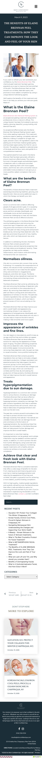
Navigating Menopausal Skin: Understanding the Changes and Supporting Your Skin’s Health (20, 527)
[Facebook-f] (19, 728)
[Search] (35, 502)
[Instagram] (23, 728)
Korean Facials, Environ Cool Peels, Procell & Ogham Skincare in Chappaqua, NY (21, 520)
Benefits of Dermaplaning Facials (21, 562)
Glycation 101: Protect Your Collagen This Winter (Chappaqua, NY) (20, 643)
